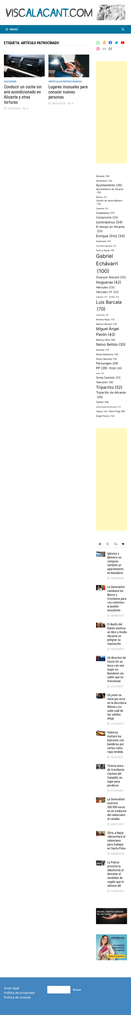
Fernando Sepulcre (106, 246)
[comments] (115, 544)
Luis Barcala (109, 305)
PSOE (115, 368)
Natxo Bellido (110, 344)
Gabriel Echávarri (107, 263)
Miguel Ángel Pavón (107, 332)
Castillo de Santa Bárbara (109, 202)
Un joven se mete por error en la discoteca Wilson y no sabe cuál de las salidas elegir (116, 706)
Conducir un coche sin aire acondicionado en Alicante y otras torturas (23, 94)
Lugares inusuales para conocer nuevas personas (68, 92)
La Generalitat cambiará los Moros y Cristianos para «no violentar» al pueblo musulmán (116, 598)
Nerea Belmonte (107, 354)
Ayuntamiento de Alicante (109, 191)
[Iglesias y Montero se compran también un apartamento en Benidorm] (100, 554)
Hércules (105, 287)
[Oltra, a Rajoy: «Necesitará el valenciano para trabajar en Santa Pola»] (100, 833)
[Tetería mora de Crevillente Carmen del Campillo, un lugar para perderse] (100, 766)
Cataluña (102, 208)
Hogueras (108, 282)
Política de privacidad (19, 993)
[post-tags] (123, 544)
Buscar (77, 989)
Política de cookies (17, 997)
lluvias (114, 297)
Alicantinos (104, 181)
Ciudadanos (105, 212)
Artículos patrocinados (65, 81)
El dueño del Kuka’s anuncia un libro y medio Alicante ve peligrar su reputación (117, 633)
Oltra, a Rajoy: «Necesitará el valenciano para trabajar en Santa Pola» (116, 840)
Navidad (102, 350)
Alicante (103, 176)
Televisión (104, 382)
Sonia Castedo (108, 377)
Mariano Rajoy (105, 319)
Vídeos (101, 411)
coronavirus (109, 222)
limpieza (101, 297)
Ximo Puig (117, 411)
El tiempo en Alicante (110, 229)
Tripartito (109, 387)
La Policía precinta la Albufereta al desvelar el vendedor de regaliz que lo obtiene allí (115, 873)
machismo (102, 315)
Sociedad (10, 81)
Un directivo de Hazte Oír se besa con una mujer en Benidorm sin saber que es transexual (116, 669)
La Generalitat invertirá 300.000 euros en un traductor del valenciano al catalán (117, 808)
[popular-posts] (100, 544)
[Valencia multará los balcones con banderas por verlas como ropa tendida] (100, 733)
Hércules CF (107, 292)
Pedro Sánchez (106, 359)
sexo (100, 373)
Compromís (107, 217)
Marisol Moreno (106, 324)
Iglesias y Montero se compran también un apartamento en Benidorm (115, 563)
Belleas (101, 197)
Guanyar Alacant (111, 277)
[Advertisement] (111, 112)
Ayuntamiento (109, 185)
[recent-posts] (108, 544)
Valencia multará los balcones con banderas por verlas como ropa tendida (115, 742)
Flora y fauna (105, 250)
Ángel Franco (105, 416)
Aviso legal (11, 988)
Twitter (102, 402)
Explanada (103, 241)
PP (101, 368)
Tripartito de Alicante (111, 395)
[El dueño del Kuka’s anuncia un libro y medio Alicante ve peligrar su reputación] (100, 625)
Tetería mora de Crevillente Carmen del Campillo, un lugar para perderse (115, 775)
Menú (14, 29)
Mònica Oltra (105, 340)
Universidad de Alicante (108, 407)
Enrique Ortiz (110, 236)
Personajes (107, 363)
